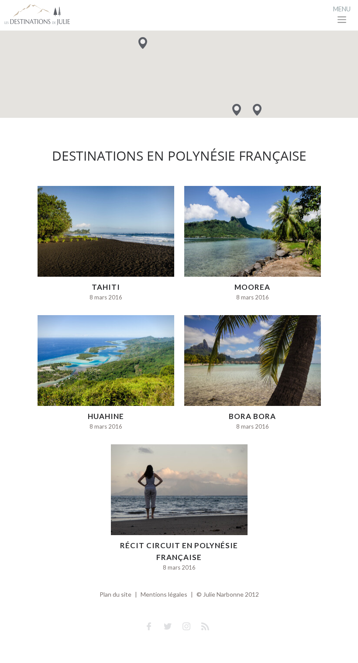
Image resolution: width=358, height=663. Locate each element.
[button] (257, 109)
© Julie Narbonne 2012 (227, 594)
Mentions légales (164, 594)
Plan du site (115, 594)
